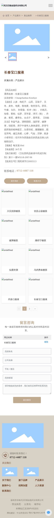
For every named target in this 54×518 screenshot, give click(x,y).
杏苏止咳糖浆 (40, 211)
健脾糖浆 (13, 240)
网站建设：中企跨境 (15, 513)
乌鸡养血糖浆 (40, 270)
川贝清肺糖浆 (13, 211)
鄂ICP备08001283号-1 (38, 513)
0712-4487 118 (25, 170)
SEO (26, 513)
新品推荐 (28, 15)
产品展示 (16, 15)
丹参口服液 (13, 299)
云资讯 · (28, 504)
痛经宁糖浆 (40, 240)
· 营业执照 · (17, 504)
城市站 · (38, 504)
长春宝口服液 (40, 299)
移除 (46, 342)
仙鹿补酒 (13, 270)
